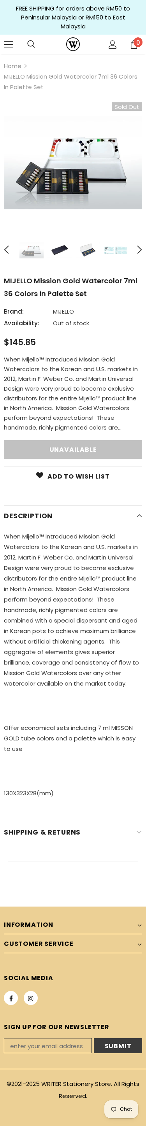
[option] (73, 162)
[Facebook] (11, 998)
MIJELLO (63, 311)
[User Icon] (113, 44)
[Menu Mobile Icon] (8, 44)
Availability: (21, 323)
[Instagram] (31, 998)
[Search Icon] (31, 44)
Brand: (14, 311)
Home (12, 66)
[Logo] (73, 44)
